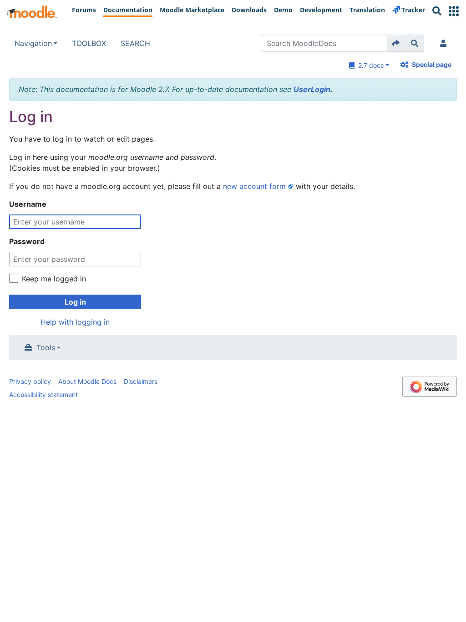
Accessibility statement (43, 394)
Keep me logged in (54, 278)
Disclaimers (140, 381)
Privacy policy (30, 381)
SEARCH (135, 43)
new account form (254, 186)
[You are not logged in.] (445, 43)
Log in (75, 301)
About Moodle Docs (87, 381)
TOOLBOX (89, 43)
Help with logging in (75, 321)
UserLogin (312, 89)
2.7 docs (369, 65)
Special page (431, 64)
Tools (45, 347)
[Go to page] (396, 43)
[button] (453, 11)
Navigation (33, 43)
